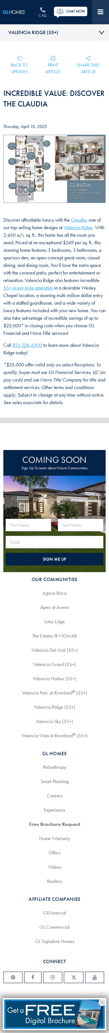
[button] (53, 64)
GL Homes (18, 12)
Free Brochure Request (54, 824)
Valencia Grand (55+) (54, 664)
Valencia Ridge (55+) (33, 32)
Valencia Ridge (78, 227)
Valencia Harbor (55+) (54, 679)
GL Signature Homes (54, 941)
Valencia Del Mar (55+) (55, 650)
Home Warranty (54, 838)
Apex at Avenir (54, 607)
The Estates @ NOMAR (54, 636)
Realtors (54, 881)
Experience (54, 810)
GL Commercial (54, 927)
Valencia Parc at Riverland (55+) (54, 692)
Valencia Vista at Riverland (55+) (54, 735)
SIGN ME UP (54, 559)
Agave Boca (54, 593)
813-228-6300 (27, 345)
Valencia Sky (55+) (54, 721)
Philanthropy (54, 767)
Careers (54, 796)
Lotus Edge (54, 622)
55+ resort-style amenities (28, 288)
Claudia (78, 220)
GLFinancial (54, 913)
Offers (54, 853)
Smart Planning (55, 781)
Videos (54, 867)
